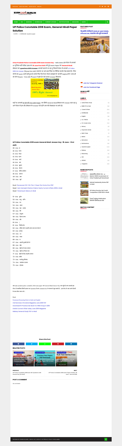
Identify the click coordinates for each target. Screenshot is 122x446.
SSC (22, 22)
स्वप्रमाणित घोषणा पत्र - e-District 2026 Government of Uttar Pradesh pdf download (99, 176)
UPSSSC (84, 160)
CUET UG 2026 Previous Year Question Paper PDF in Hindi (45, 360)
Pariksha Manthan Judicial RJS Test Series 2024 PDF (65, 360)
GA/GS (84, 22)
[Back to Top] (105, 439)
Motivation (85, 140)
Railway (84, 150)
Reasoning (85, 153)
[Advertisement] (45, 48)
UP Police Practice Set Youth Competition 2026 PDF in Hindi (99, 191)
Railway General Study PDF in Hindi (25, 311)
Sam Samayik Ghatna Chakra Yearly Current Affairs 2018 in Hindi (39, 188)
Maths (83, 136)
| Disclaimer (56, 439)
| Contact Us (39, 439)
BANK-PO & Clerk (86, 106)
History (84, 126)
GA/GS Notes (32, 6)
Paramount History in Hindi (26, 191)
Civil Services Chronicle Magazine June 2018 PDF (29, 303)
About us (32, 439)
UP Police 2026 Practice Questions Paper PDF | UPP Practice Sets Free (22, 359)
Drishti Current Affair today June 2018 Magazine (29, 309)
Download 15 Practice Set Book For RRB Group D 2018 (31, 306)
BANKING (29, 22)
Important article (86, 130)
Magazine (15, 6)
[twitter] (102, 6)
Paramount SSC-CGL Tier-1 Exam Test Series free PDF (35, 185)
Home (16, 22)
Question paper (31, 34)
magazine (84, 164)
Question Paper (23, 6)
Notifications (64, 22)
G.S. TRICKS (85, 119)
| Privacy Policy (48, 439)
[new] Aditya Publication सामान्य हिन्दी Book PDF (98, 199)
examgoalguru (24, 439)
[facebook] (100, 6)
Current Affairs (50, 22)
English (39, 6)
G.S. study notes (86, 123)
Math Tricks (85, 133)
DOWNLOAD (23, 34)
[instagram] (108, 6)
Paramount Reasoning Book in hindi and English (26, 300)
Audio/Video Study (87, 102)
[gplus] (105, 6)
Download (38, 22)
